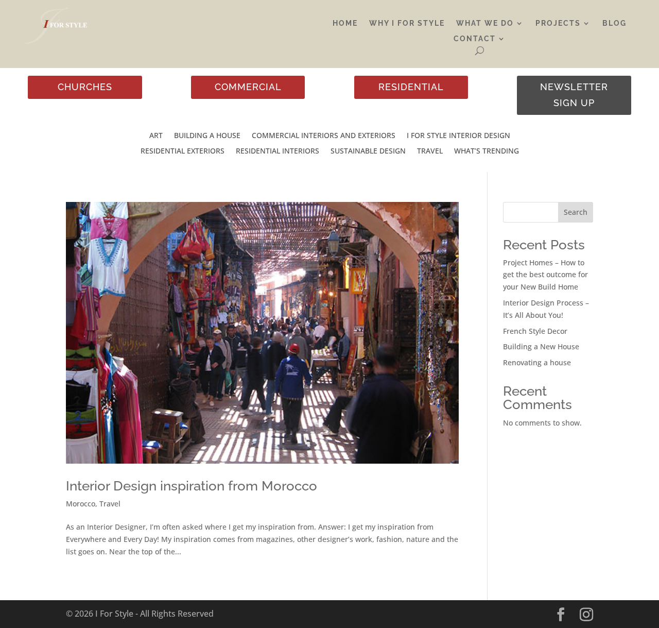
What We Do (485, 23)
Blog (614, 23)
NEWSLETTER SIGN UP (574, 94)
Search (575, 212)
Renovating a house (537, 362)
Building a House (207, 136)
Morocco (80, 503)
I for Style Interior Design (458, 136)
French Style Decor (535, 331)
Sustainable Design (368, 151)
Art (156, 136)
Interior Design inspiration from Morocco (191, 486)
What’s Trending (486, 151)
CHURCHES (85, 86)
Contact (475, 39)
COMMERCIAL (248, 86)
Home (345, 23)
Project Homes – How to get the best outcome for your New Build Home (545, 275)
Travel (430, 151)
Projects (558, 23)
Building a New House (541, 346)
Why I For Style (407, 23)
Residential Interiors (277, 151)
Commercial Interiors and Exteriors (323, 136)
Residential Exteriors (182, 151)
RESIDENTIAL (411, 86)
